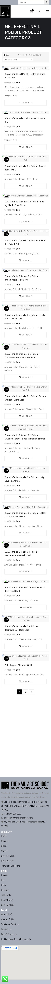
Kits (2, 880)
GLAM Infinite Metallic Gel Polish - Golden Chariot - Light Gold (25, 398)
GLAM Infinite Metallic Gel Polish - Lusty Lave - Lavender (24, 479)
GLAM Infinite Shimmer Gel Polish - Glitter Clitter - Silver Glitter (25, 515)
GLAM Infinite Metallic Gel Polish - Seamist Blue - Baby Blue (21, 628)
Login (38, 11)
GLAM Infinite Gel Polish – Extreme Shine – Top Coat (24, 76)
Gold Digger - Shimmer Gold (18, 665)
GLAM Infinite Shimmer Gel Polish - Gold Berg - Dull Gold (24, 589)
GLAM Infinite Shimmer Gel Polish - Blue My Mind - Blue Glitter (24, 203)
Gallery (4, 851)
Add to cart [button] (27, 103)
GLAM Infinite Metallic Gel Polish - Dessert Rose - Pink (25, 168)
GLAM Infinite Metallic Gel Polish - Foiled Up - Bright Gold (24, 242)
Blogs (3, 846)
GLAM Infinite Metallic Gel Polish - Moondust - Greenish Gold (21, 553)
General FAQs (7, 914)
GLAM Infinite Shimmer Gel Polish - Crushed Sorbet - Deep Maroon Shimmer (24, 437)
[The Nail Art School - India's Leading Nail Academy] (5, 11)
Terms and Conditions (10, 866)
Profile (4, 836)
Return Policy (7, 900)
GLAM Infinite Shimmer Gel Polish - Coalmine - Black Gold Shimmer (21, 356)
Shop (3, 885)
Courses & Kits (7, 919)
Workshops (6, 929)
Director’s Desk (7, 856)
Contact (4, 841)
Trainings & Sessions (10, 924)
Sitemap (5, 890)
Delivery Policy (7, 905)
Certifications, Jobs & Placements (16, 939)
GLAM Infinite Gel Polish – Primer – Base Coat (24, 120)
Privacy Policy (7, 861)
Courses (4, 875)
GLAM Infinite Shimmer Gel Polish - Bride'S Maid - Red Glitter (21, 278)
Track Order (6, 895)
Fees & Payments (9, 934)
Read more (27, 607)
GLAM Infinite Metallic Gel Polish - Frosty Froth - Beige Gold (24, 317)
